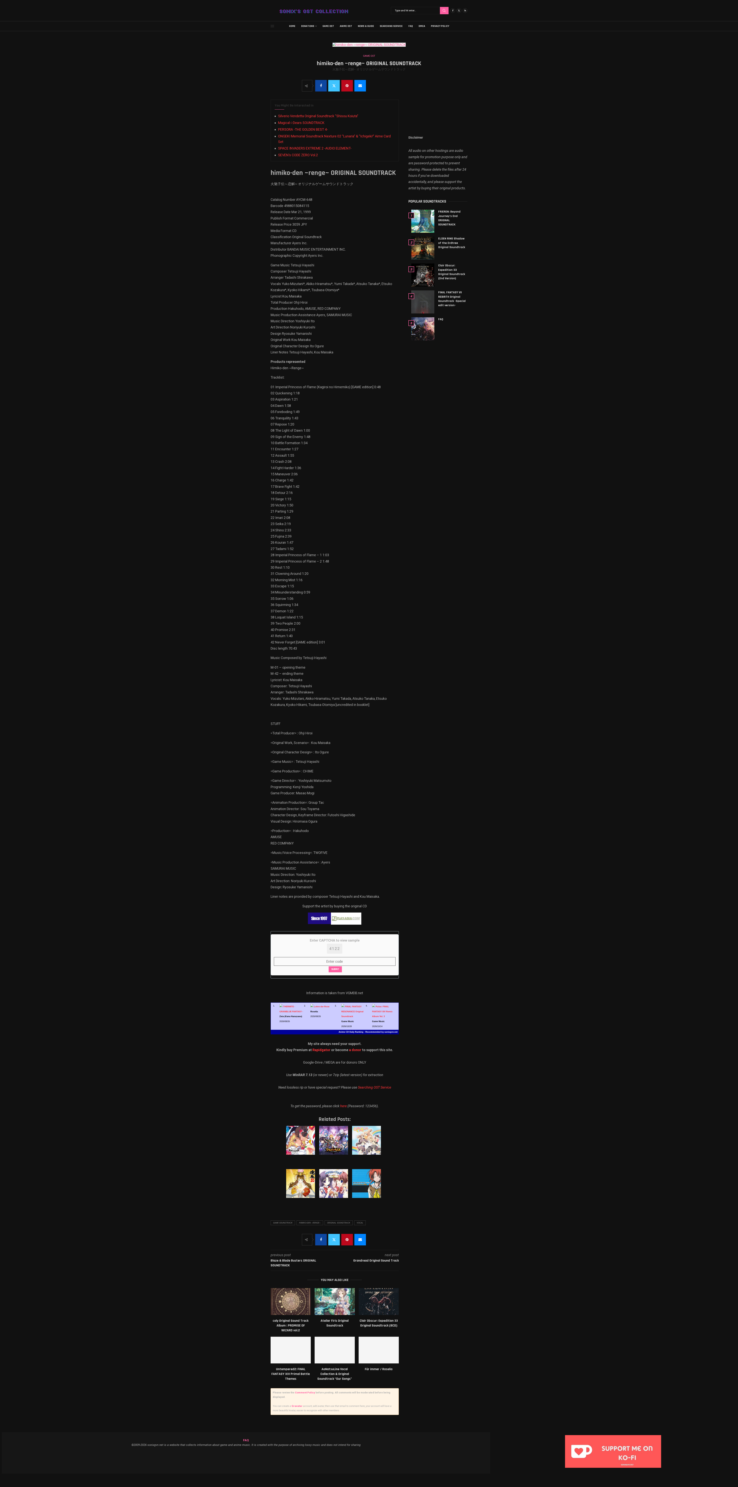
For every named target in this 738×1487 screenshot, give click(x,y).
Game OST (328, 26)
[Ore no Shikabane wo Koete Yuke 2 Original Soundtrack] (301, 1187)
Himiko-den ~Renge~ (310, 1223)
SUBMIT (335, 969)
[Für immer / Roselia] (379, 1350)
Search (444, 10)
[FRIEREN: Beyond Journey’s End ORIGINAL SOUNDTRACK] (422, 221)
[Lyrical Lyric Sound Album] (334, 1187)
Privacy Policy (440, 26)
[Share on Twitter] (334, 85)
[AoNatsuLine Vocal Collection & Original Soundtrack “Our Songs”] (335, 1350)
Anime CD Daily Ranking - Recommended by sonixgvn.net (368, 1032)
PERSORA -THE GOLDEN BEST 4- (303, 129)
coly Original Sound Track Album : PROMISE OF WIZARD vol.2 (290, 1325)
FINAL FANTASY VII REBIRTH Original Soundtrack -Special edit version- (452, 298)
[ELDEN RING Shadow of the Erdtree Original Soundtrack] (422, 248)
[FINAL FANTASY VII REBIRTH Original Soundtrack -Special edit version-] (422, 301)
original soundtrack (338, 1223)
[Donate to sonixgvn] (615, 1436)
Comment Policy (305, 1392)
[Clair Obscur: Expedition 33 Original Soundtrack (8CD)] (379, 1301)
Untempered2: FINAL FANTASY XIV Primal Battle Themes (290, 1374)
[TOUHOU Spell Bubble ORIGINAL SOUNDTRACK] (301, 1144)
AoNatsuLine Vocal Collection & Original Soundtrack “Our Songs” (334, 1374)
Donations (307, 26)
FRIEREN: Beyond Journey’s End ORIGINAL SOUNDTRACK (449, 218)
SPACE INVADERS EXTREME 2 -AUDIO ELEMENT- (315, 148)
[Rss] (465, 10)
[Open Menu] (272, 26)
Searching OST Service (374, 1087)
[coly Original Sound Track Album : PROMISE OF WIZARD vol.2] (291, 1301)
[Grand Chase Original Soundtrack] (334, 1144)
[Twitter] (459, 10)
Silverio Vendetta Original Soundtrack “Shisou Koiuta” (318, 116)
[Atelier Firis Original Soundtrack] (335, 1301)
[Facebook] (452, 10)
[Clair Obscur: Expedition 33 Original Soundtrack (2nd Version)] (422, 275)
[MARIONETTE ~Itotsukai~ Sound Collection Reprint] (367, 1187)
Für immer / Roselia (378, 1369)
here (343, 1106)
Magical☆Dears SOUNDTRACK (301, 123)
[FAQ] (422, 328)
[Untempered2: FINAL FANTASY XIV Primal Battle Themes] (291, 1350)
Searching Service (391, 26)
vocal (360, 1223)
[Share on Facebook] (321, 85)
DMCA (422, 26)
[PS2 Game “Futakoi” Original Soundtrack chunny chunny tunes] (367, 1144)
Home (292, 26)
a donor (355, 1050)
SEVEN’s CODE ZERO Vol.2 (298, 155)
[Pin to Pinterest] (347, 85)
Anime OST (346, 26)
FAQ (410, 26)
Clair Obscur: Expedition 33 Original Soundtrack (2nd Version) (451, 271)
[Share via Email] (360, 85)
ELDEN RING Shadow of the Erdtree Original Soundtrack (451, 243)
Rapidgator (321, 1050)
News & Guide (366, 26)
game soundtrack (283, 1223)
